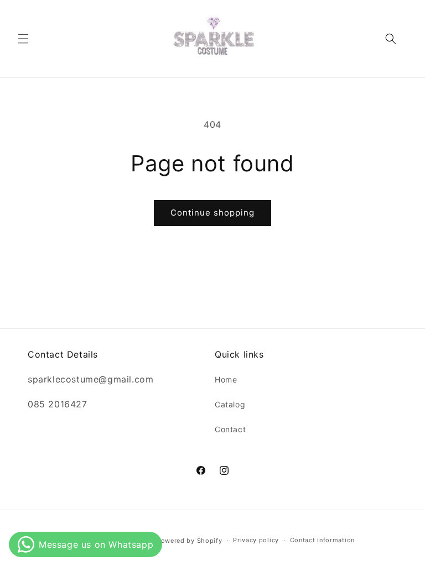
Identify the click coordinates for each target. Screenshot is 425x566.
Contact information (322, 540)
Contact (230, 429)
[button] (23, 39)
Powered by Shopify (189, 540)
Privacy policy (256, 540)
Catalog (230, 404)
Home (226, 379)
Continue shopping (212, 212)
